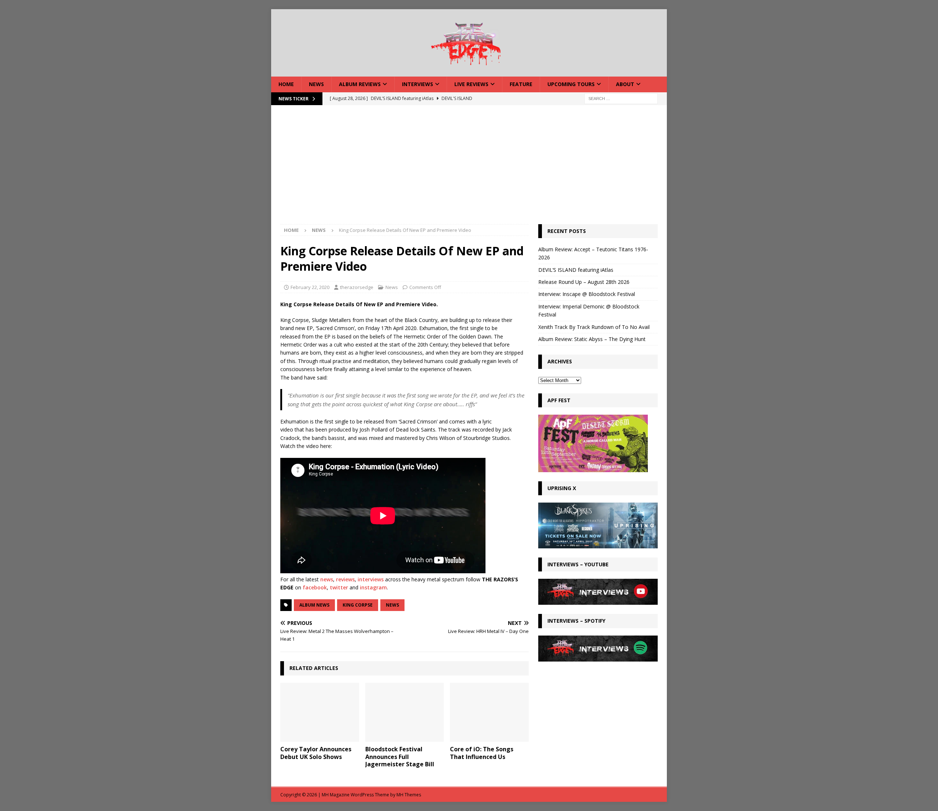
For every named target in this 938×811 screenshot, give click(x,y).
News (316, 84)
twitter (339, 587)
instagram (373, 587)
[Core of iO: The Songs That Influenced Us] (489, 712)
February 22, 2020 (310, 287)
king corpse (358, 605)
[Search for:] (621, 98)
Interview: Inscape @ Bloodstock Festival (586, 293)
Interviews (417, 84)
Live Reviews (471, 84)
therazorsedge (356, 287)
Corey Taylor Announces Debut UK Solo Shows (315, 753)
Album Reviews (360, 84)
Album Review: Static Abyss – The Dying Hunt (592, 339)
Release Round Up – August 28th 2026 (583, 281)
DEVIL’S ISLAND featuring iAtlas (575, 269)
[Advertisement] (469, 169)
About (625, 84)
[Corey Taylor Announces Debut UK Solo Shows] (319, 712)
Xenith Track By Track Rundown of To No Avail (594, 326)
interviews (371, 579)
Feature (521, 84)
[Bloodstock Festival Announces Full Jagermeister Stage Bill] (404, 712)
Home (286, 84)
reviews (345, 579)
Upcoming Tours (571, 84)
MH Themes (408, 795)
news (326, 579)
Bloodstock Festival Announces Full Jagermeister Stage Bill (399, 757)
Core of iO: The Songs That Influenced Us (481, 753)
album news (314, 605)
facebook (315, 587)
